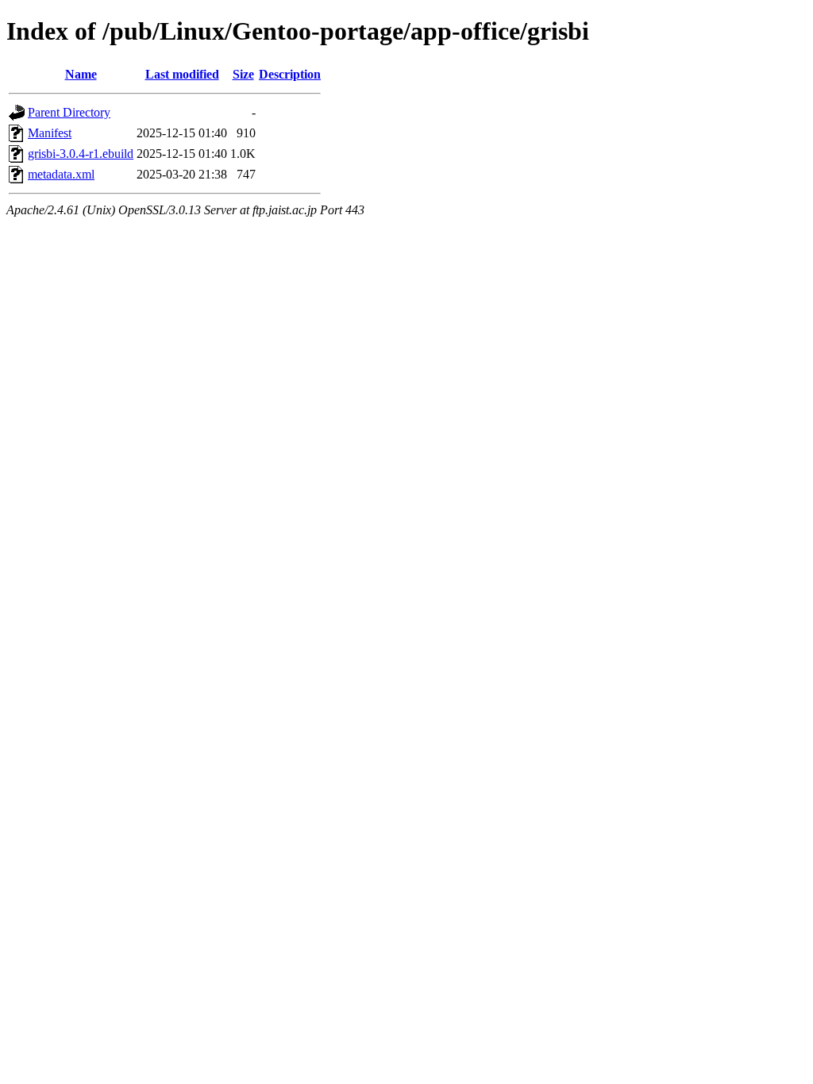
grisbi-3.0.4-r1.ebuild (80, 153)
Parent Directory (69, 112)
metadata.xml (61, 174)
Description (290, 74)
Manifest (49, 133)
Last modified (182, 74)
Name (81, 74)
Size (243, 74)
